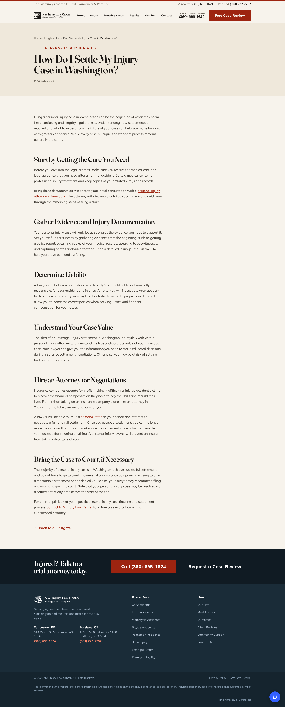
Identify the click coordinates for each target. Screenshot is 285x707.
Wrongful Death (143, 650)
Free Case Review (230, 15)
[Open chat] (274, 696)
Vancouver (195, 4)
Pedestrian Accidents (146, 634)
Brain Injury (139, 642)
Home (38, 38)
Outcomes (204, 620)
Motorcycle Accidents (146, 620)
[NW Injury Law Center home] (52, 15)
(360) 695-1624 (45, 641)
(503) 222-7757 (91, 641)
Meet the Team (207, 612)
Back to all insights (55, 528)
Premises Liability (143, 657)
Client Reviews (207, 627)
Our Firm (203, 605)
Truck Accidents (142, 612)
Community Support (211, 634)
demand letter (91, 417)
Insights (49, 38)
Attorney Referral (240, 677)
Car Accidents (141, 605)
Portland (234, 4)
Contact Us (205, 642)
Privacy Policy (217, 677)
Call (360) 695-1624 (143, 566)
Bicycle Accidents (143, 627)
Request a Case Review (214, 566)
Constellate (245, 699)
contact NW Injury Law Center (69, 507)
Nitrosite (229, 699)
